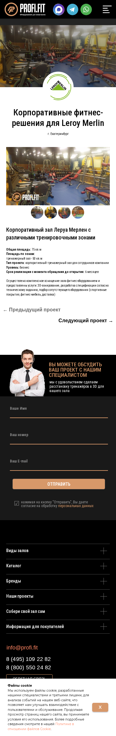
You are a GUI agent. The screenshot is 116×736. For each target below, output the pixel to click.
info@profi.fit (22, 648)
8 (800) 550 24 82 (28, 667)
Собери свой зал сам (25, 611)
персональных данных (75, 506)
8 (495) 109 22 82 (28, 659)
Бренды (13, 580)
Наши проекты (19, 596)
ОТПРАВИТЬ (59, 484)
